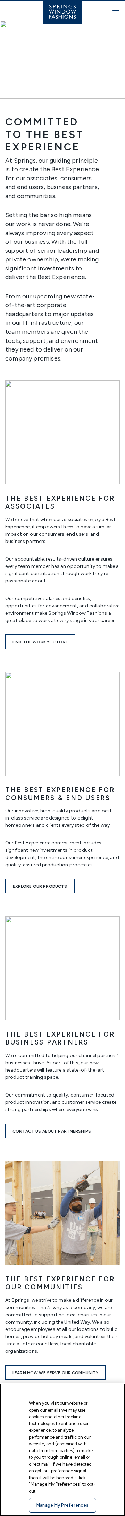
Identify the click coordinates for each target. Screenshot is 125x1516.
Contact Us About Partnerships (51, 1131)
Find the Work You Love (40, 642)
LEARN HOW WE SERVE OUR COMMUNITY (55, 1372)
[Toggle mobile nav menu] (116, 10)
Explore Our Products (40, 886)
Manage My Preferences (62, 1505)
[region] (62, 1449)
